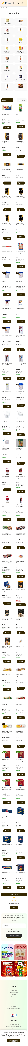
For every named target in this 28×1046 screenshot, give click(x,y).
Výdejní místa (14, 990)
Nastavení (13, 1041)
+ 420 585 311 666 (14, 1006)
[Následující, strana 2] (14, 899)
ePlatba (14, 994)
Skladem (23, 100)
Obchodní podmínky (14, 1024)
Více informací (16, 1036)
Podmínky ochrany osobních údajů (14, 1026)
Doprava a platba (14, 992)
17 (18, 899)
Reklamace (14, 996)
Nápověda (14, 1028)
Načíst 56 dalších (14, 894)
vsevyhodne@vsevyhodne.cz (14, 1008)
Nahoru (15, 907)
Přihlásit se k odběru (14, 935)
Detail (20, 604)
